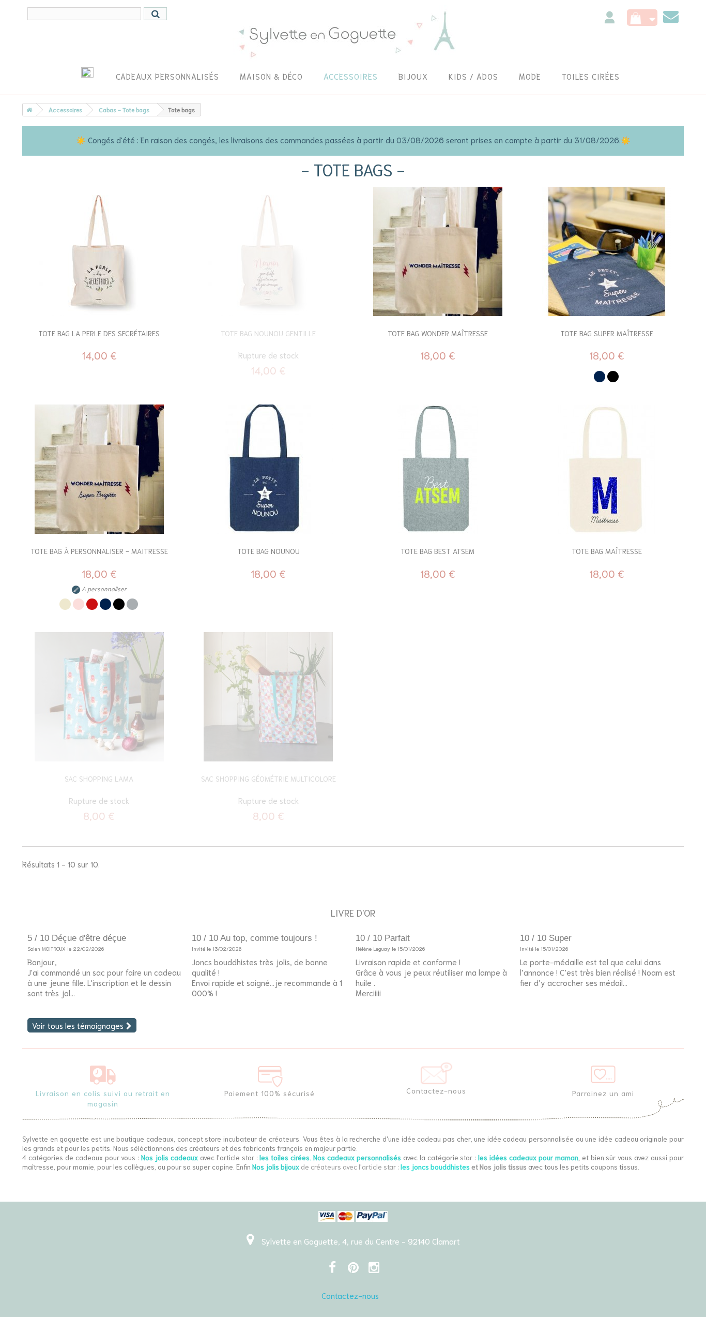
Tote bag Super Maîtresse (606, 333)
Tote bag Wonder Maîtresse (438, 333)
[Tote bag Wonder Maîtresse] (437, 251)
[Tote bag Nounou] (268, 469)
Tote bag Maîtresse (607, 551)
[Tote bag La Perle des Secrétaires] (99, 251)
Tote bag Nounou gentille (268, 333)
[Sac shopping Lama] (99, 696)
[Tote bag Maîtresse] (607, 469)
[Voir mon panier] (642, 17)
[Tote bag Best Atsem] (437, 469)
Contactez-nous (350, 1295)
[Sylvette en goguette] (353, 33)
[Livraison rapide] (103, 1072)
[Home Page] (27, 109)
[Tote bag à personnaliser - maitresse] (99, 469)
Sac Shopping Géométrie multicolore (268, 778)
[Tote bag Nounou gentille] (268, 251)
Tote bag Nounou (268, 551)
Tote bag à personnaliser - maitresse (99, 551)
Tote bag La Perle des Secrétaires (99, 333)
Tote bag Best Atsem (437, 551)
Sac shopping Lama (99, 778)
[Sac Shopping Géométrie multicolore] (268, 696)
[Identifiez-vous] (610, 18)
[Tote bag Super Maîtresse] (607, 251)
